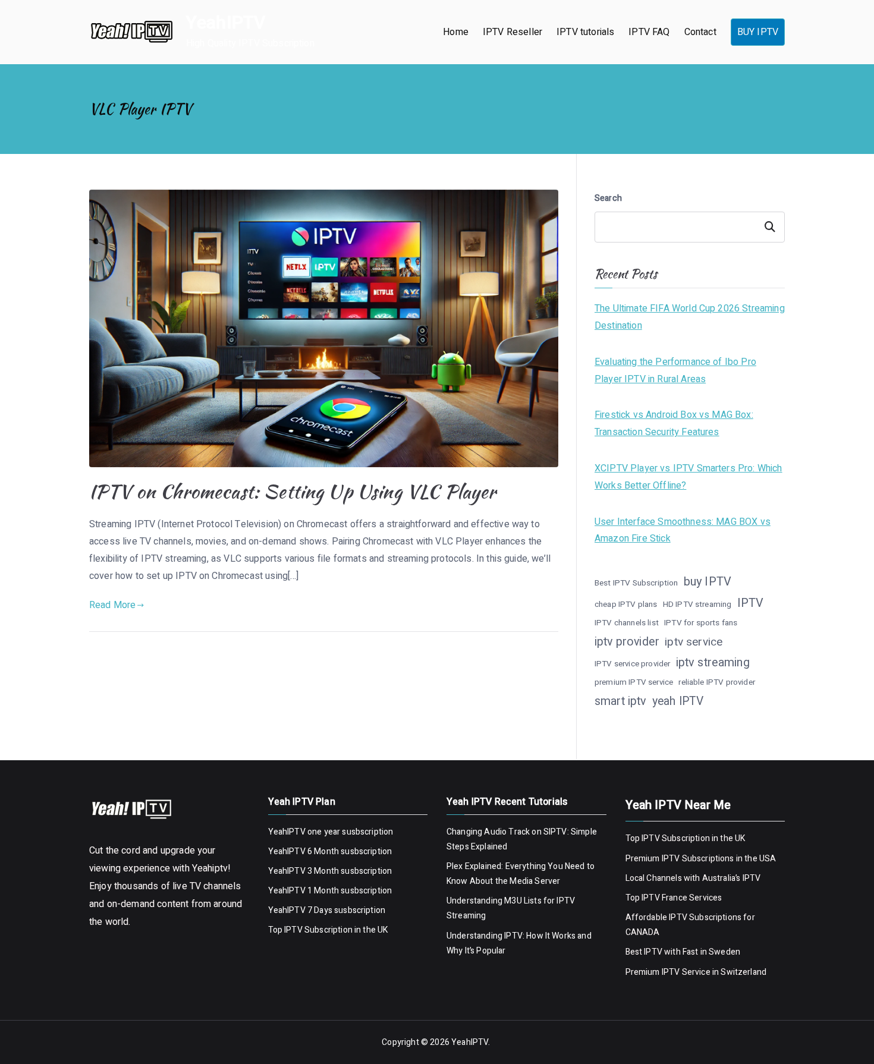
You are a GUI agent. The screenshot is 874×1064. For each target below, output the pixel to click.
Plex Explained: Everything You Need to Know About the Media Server (521, 873)
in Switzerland (738, 972)
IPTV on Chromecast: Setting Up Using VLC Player (292, 491)
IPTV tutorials (585, 32)
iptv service (693, 642)
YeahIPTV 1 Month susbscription (330, 890)
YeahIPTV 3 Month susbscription (330, 871)
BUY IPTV (757, 32)
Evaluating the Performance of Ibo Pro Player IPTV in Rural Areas (675, 370)
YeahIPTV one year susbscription (331, 832)
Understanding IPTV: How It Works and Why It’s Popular (519, 943)
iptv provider (627, 641)
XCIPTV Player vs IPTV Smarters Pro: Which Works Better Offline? (688, 477)
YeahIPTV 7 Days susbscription (327, 910)
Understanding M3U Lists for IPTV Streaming (511, 908)
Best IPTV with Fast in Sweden (683, 952)
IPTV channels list (627, 623)
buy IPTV (707, 581)
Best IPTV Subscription (636, 583)
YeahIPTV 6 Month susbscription (330, 851)
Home (456, 32)
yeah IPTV (677, 701)
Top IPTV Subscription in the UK (328, 930)
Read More (112, 605)
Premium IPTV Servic (665, 972)
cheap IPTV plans (626, 604)
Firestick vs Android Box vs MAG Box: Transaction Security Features (674, 423)
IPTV (750, 603)
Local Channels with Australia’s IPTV (693, 878)
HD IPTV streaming (697, 604)
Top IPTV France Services (673, 898)
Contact (700, 32)
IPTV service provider (632, 664)
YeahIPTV (225, 23)
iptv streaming (713, 662)
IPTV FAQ (648, 32)
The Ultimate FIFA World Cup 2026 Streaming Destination (690, 317)
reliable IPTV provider (716, 682)
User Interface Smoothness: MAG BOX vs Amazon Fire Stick (683, 530)
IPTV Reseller (512, 32)
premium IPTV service (634, 682)
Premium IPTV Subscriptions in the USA (701, 858)
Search (608, 198)
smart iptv (621, 701)
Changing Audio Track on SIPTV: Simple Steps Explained (522, 839)
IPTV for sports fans (700, 623)
